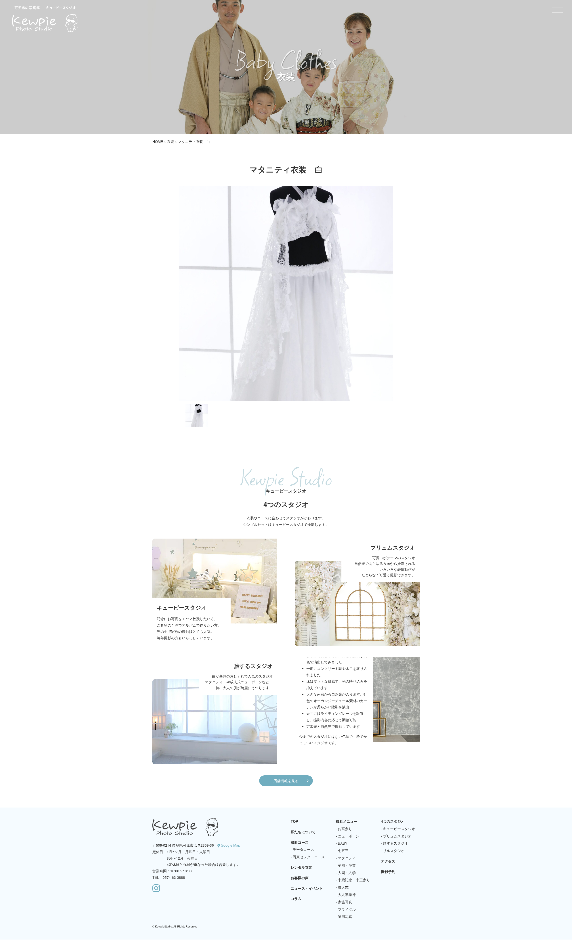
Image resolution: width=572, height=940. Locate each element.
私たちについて (303, 831)
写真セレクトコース (309, 856)
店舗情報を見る (286, 780)
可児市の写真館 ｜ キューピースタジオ (44, 19)
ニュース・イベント (307, 888)
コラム (296, 898)
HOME (157, 141)
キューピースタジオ (399, 828)
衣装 (170, 141)
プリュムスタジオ (397, 836)
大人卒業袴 (347, 894)
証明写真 (345, 916)
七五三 (343, 850)
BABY (342, 843)
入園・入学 (347, 872)
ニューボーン (348, 836)
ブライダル (347, 909)
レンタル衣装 (301, 867)
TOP (294, 821)
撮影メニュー (346, 821)
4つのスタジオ (392, 821)
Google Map (230, 845)
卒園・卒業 (347, 865)
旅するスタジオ (395, 843)
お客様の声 (300, 877)
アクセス (388, 861)
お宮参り (345, 828)
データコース (303, 849)
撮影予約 (388, 871)
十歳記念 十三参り (354, 879)
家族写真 (345, 901)
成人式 (343, 887)
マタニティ (347, 857)
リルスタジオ (393, 850)
